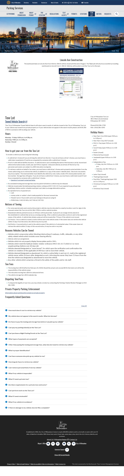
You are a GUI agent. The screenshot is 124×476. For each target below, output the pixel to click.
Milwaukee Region (60, 439)
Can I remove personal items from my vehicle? (24, 368)
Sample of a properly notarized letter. (23, 180)
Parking (7, 51)
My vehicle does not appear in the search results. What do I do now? (32, 316)
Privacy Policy (11, 464)
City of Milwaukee (15, 3)
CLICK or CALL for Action (70, 3)
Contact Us (73, 439)
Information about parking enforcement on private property (25, 293)
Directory (26, 3)
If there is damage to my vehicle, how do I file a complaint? (29, 408)
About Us (50, 439)
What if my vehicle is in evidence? (20, 402)
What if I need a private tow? (18, 379)
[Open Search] (116, 13)
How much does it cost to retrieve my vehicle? (24, 310)
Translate (86, 3)
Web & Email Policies (23, 464)
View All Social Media (62, 455)
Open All (84, 306)
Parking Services (15, 8)
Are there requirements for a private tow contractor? (27, 385)
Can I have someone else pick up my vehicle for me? (26, 356)
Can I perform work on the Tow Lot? (21, 390)
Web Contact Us (60, 464)
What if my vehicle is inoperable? (20, 373)
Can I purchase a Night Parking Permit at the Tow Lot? (27, 333)
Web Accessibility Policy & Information (42, 464)
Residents (34, 3)
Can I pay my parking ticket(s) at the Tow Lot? (24, 327)
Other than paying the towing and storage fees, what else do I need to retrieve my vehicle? (40, 345)
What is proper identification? (19, 350)
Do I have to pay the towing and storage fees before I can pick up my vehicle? (35, 322)
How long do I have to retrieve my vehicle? (23, 362)
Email (113, 51)
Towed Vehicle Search (15, 121)
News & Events (54, 3)
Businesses (44, 3)
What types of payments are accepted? (22, 339)
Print (117, 51)
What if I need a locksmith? (18, 396)
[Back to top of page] (120, 471)
